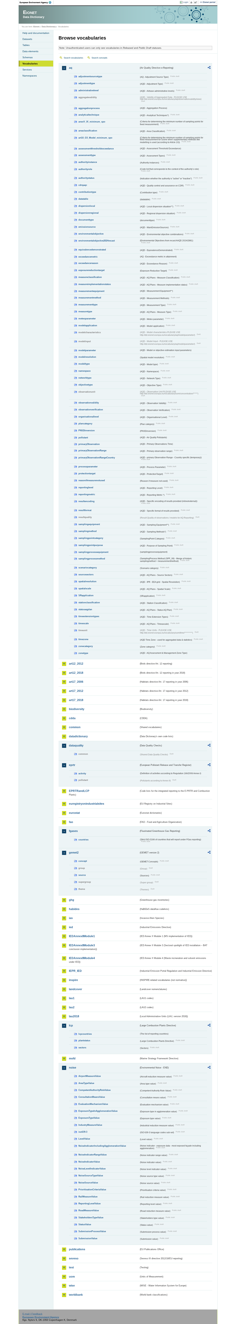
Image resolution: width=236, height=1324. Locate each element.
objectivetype (85, 384)
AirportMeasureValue (89, 1076)
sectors (82, 1047)
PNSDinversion (86, 430)
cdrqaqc (82, 185)
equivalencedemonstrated (92, 249)
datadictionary (78, 736)
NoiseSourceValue (88, 1182)
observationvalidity (88, 402)
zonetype (83, 653)
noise (72, 1067)
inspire (73, 980)
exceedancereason (88, 263)
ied (71, 927)
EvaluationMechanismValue (93, 1104)
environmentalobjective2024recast (96, 240)
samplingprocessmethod (91, 558)
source (82, 875)
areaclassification (87, 130)
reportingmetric (86, 494)
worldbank (76, 1294)
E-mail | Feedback (32, 1313)
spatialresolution (87, 581)
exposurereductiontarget (91, 270)
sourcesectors (85, 574)
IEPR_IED (75, 970)
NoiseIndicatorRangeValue (92, 1154)
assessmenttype (87, 155)
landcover (75, 989)
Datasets (27, 39)
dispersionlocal (86, 206)
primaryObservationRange (92, 450)
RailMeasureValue (87, 1196)
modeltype (84, 364)
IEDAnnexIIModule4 (82, 958)
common (75, 727)
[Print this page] (192, 2)
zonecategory (85, 646)
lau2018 (74, 1016)
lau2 (71, 1007)
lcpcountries (85, 1034)
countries (83, 839)
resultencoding (86, 501)
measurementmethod (89, 297)
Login (185, 2)
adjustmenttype (86, 83)
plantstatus (84, 1040)
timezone (83, 639)
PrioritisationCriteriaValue (92, 1189)
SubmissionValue (87, 1238)
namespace (84, 371)
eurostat (74, 812)
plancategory (85, 423)
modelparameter (87, 350)
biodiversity (76, 709)
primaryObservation (89, 444)
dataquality (76, 745)
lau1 (71, 998)
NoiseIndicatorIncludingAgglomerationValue (102, 1146)
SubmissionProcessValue (92, 1231)
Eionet (36, 27)
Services (27, 69)
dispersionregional (88, 213)
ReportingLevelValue (89, 1203)
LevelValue (84, 1138)
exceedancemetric (88, 256)
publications (77, 1249)
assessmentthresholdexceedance (96, 148)
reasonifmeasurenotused (91, 480)
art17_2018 (76, 700)
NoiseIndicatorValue (89, 1161)
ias (71, 918)
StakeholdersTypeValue (90, 1217)
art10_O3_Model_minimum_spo (95, 137)
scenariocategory (87, 567)
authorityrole (85, 169)
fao (71, 822)
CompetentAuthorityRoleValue (94, 1090)
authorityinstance (87, 162)
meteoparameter (87, 318)
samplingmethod (87, 531)
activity (82, 773)
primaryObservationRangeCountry (96, 457)
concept (82, 861)
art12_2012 (76, 663)
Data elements (30, 51)
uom (72, 1276)
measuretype (85, 311)
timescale (83, 623)
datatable (83, 199)
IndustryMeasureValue (90, 1125)
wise (72, 1285)
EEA (37, 2)
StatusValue (84, 1224)
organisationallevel (88, 416)
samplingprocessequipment (93, 552)
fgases (73, 831)
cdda (72, 718)
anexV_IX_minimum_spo (91, 121)
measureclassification (90, 277)
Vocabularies (30, 63)
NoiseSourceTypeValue (90, 1175)
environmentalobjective (90, 233)
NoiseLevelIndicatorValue (92, 1168)
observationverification (90, 409)
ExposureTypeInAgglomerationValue (97, 1111)
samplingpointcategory (90, 538)
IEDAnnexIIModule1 (82, 936)
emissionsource (87, 227)
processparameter (88, 466)
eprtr (72, 765)
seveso (73, 1258)
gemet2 (74, 852)
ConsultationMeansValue (91, 1097)
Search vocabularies (73, 58)
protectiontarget (86, 473)
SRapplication (85, 595)
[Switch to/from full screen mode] (196, 2)
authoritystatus (86, 178)
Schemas (27, 57)
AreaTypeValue (86, 1083)
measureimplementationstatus (94, 284)
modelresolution (87, 357)
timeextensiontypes (88, 616)
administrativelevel (88, 90)
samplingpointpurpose (90, 545)
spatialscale (84, 588)
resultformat (84, 510)
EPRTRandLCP (79, 790)
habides (74, 909)
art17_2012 (76, 690)
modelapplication (87, 325)
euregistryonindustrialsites (86, 803)
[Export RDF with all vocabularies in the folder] (209, 68)
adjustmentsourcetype (90, 76)
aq (70, 67)
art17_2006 (76, 681)
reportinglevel (85, 487)
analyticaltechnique (88, 114)
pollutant (83, 437)
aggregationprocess (89, 108)
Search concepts (99, 58)
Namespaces (29, 75)
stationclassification (89, 602)
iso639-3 (82, 1132)
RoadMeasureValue (88, 1210)
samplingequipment (89, 524)
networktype (84, 378)
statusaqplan (85, 609)
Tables (26, 45)
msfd (72, 1058)
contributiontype (87, 192)
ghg (71, 899)
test (71, 1267)
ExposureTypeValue (89, 1118)
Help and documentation (35, 33)
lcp (71, 1025)
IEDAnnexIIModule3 (82, 945)
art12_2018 (76, 672)
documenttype (86, 219)
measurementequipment (91, 291)
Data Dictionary (49, 27)
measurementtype (87, 304)
